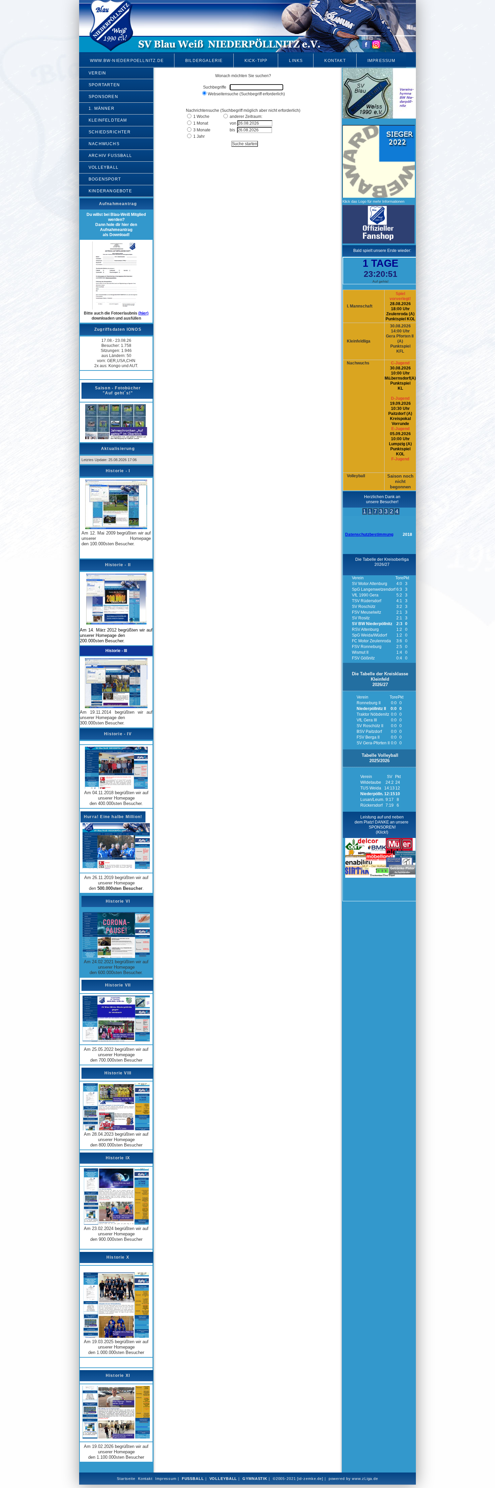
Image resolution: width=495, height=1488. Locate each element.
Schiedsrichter (110, 132)
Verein (97, 73)
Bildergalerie (204, 60)
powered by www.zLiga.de (353, 1479)
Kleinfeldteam (108, 120)
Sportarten (104, 85)
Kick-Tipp (256, 60)
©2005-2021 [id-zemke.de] (298, 1479)
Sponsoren (103, 96)
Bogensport (105, 179)
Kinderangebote (110, 191)
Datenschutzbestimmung (369, 534)
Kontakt (334, 60)
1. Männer (101, 108)
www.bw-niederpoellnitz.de (127, 60)
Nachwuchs (104, 143)
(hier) (143, 313)
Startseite (126, 1479)
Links (296, 60)
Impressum (381, 60)
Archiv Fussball (110, 155)
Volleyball (104, 167)
